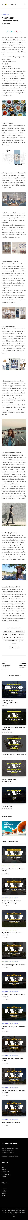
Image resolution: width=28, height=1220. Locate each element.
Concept (5, 634)
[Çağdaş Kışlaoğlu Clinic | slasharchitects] (14, 768)
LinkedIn (4, 1191)
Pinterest (4, 1193)
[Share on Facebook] (7, 31)
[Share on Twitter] (12, 31)
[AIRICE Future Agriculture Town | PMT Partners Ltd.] (14, 717)
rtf (22, 640)
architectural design (13, 628)
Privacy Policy (5, 1173)
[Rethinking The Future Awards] (10, 4)
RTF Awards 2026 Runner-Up (10, 866)
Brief (3, 1167)
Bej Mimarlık (19, 631)
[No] (26, 1213)
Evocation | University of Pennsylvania (14, 754)
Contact (4, 1176)
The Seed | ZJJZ (7, 806)
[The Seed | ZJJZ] (14, 795)
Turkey (14, 643)
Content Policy (5, 1171)
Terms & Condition (6, 1175)
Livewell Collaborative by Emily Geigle (6, 665)
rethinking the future (11, 640)
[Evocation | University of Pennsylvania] (14, 743)
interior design (18, 637)
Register (4, 1169)
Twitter (3, 1195)
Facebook (4, 1188)
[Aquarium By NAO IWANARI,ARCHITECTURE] (14, 689)
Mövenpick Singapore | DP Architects (13, 965)
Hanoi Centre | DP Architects (11, 1122)
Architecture (8, 631)
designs (21, 634)
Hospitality (5, 14)
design (14, 634)
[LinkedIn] (15, 647)
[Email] (20, 31)
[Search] (24, 4)
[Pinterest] (16, 31)
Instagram (4, 1189)
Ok (14, 1216)
